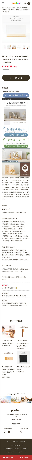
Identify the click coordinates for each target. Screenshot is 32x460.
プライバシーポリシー (16, 445)
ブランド (13, 7)
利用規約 (24, 448)
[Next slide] (29, 47)
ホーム (8, 441)
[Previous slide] (3, 47)
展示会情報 (25, 457)
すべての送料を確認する (9, 288)
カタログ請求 (9, 457)
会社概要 (22, 441)
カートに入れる (16, 78)
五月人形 (8, 7)
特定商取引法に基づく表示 (12, 448)
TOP (3, 7)
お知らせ (15, 441)
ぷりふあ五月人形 (21, 7)
